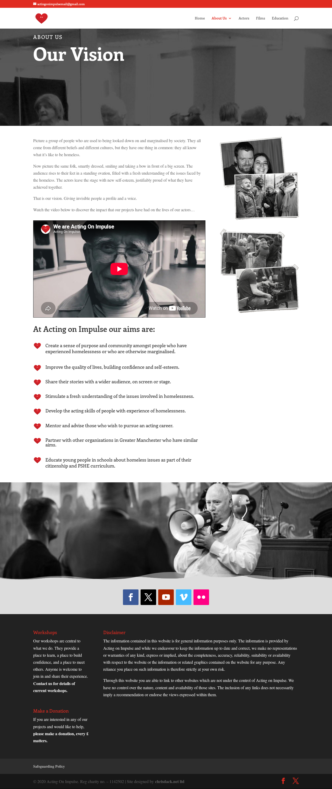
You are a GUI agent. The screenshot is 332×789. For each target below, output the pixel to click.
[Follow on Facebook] (131, 597)
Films (260, 18)
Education (280, 18)
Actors (244, 18)
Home (200, 18)
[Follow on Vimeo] (183, 597)
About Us (219, 18)
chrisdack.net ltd (169, 781)
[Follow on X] (148, 597)
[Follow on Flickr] (201, 597)
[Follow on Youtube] (166, 597)
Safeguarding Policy (49, 766)
